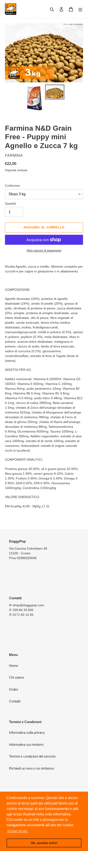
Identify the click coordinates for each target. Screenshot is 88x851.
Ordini (13, 689)
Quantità (10, 203)
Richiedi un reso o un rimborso (31, 768)
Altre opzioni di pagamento (44, 250)
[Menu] (80, 9)
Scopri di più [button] (17, 831)
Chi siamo (16, 677)
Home (13, 666)
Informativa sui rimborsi (26, 744)
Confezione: (13, 185)
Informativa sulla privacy (27, 732)
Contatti (14, 701)
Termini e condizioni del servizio (32, 756)
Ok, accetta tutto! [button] (44, 843)
